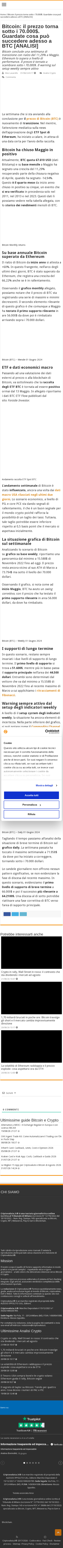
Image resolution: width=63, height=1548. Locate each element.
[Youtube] (34, 1537)
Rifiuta (31, 814)
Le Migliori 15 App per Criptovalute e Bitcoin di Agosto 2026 (31, 1165)
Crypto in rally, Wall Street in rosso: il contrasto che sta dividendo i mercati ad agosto (30, 973)
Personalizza (29, 804)
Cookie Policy (42, 1544)
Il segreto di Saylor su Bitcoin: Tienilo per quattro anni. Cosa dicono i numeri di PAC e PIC (28, 1389)
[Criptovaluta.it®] (31, 4)
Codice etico (35, 1540)
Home (3, 14)
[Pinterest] (27, 1537)
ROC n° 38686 (40, 1505)
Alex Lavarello (11, 73)
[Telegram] (45, 1537)
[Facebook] (20, 1537)
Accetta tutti (31, 795)
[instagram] (38, 1537)
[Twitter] (23, 1537)
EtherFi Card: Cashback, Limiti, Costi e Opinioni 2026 (27, 1148)
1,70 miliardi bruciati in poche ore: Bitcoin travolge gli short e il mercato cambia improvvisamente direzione (30, 1020)
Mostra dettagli (44, 785)
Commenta (11, 77)
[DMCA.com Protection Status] (37, 1522)
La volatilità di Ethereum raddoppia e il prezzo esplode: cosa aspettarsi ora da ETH (28, 1067)
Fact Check (47, 1540)
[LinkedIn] (31, 1537)
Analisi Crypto (49, 73)
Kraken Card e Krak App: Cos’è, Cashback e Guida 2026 (28, 1156)
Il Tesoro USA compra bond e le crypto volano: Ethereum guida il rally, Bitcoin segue (27, 1377)
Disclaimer (54, 1544)
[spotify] (41, 1537)
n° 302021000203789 (24, 1481)
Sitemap (16, 1544)
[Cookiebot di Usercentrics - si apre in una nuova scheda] (45, 732)
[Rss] (17, 1537)
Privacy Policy (28, 1544)
